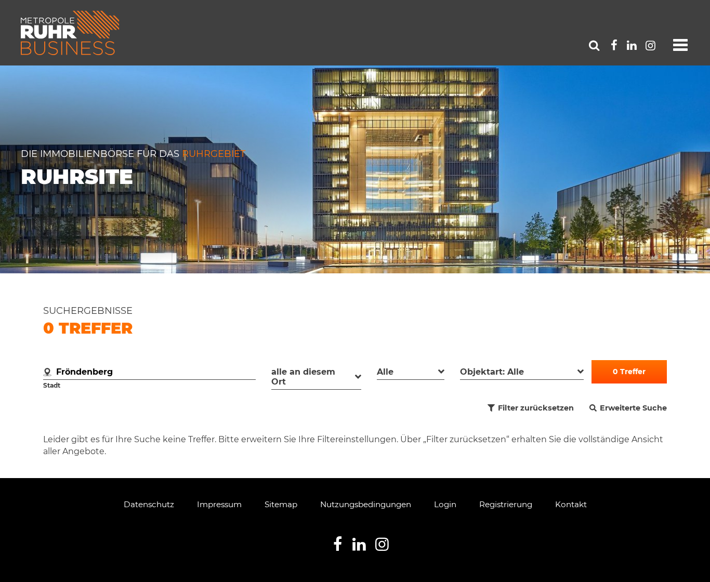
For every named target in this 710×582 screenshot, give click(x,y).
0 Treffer (629, 371)
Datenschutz (149, 504)
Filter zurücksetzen (536, 408)
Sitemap (281, 504)
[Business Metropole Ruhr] (70, 32)
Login (445, 504)
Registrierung (505, 504)
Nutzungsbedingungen (365, 504)
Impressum (219, 504)
